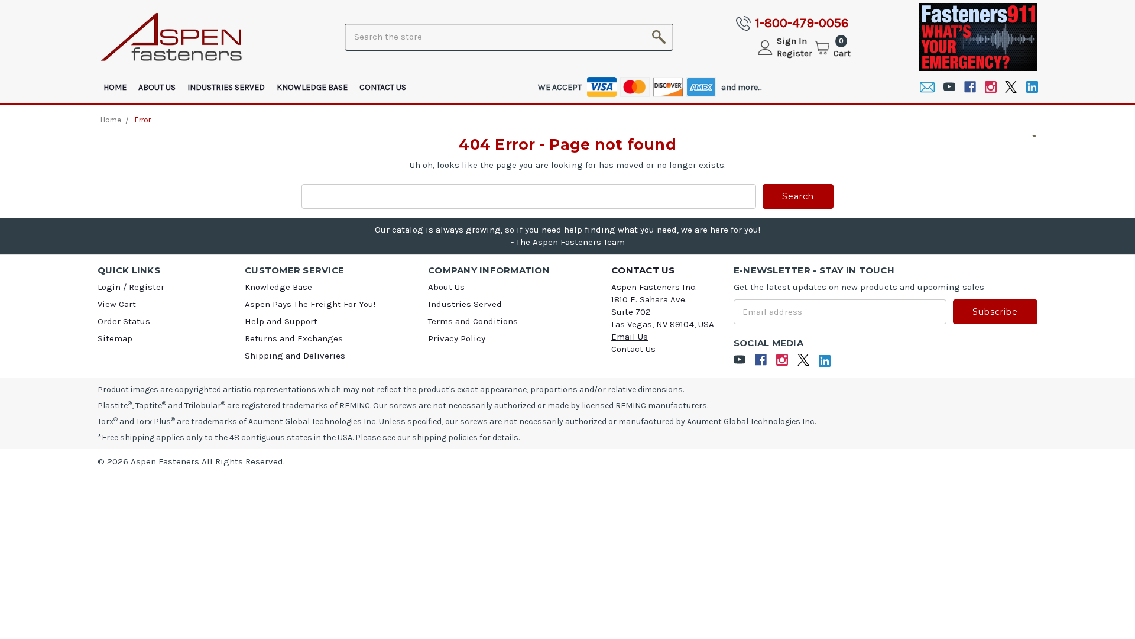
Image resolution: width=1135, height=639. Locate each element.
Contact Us (382, 87)
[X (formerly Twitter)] (1011, 87)
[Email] (927, 87)
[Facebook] (970, 87)
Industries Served (226, 87)
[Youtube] (949, 87)
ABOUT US (157, 87)
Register (794, 53)
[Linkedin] (1032, 87)
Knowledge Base (312, 87)
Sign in (792, 41)
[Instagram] (990, 87)
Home (115, 87)
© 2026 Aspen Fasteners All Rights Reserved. (191, 461)
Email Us (629, 336)
